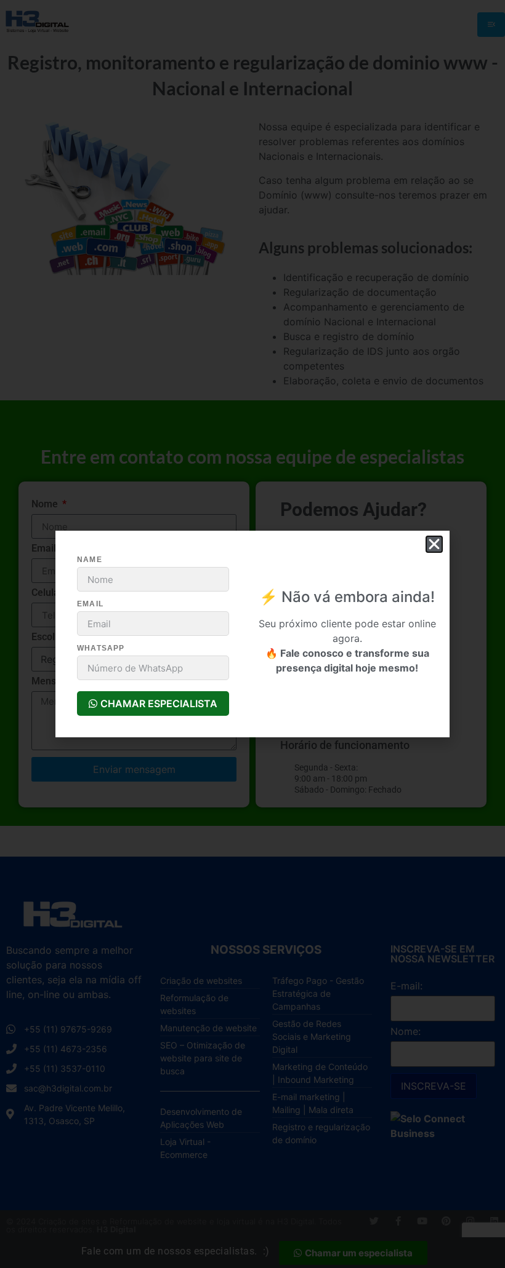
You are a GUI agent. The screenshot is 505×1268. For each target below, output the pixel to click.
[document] (252, 634)
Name (89, 559)
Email (90, 604)
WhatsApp (101, 648)
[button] (434, 544)
